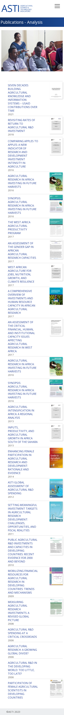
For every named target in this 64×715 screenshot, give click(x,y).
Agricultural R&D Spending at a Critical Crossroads (22, 633)
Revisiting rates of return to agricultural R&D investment (21, 125)
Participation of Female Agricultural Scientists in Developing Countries (23, 690)
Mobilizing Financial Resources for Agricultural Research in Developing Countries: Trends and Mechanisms (23, 581)
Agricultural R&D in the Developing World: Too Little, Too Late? (22, 668)
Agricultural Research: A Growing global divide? (22, 649)
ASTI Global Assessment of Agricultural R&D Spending (20, 488)
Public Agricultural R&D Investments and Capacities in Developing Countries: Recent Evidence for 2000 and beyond (22, 550)
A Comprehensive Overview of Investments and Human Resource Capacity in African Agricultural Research (21, 302)
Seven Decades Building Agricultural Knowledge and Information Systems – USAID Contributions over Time (22, 98)
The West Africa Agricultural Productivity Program (19, 227)
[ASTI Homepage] (17, 8)
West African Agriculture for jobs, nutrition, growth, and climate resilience (21, 274)
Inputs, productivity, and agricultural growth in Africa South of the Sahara (23, 435)
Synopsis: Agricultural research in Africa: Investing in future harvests (22, 205)
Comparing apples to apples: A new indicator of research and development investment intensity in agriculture (23, 153)
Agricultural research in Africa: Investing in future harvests (22, 181)
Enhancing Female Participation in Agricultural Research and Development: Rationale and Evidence (21, 462)
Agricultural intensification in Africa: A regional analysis (21, 412)
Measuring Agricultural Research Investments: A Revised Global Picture (18, 611)
